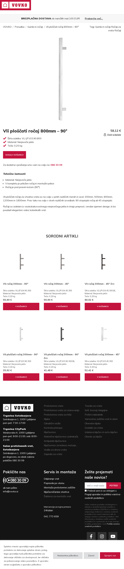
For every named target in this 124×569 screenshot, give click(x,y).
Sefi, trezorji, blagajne (96, 410)
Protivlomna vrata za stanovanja (61, 410)
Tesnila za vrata (93, 405)
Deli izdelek (114, 134)
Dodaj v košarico (14, 155)
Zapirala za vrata (53, 454)
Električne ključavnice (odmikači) (61, 436)
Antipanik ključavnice (55, 440)
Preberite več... (94, 18)
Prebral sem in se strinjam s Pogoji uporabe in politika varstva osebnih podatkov (102, 494)
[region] (62, 554)
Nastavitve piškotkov (67, 555)
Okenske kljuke (93, 423)
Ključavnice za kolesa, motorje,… (61, 445)
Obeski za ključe (93, 436)
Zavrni (91, 555)
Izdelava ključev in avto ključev (101, 432)
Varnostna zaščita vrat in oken (101, 418)
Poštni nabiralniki (94, 414)
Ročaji (117, 30)
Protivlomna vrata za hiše (58, 414)
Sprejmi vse (110, 555)
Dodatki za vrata (94, 427)
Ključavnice (50, 432)
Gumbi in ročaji (35, 26)
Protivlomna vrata (53, 405)
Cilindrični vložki (52, 423)
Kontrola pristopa (53, 427)
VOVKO (7, 26)
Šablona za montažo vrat (57, 496)
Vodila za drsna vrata (55, 449)
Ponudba (19, 26)
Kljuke (47, 418)
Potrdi (113, 485)
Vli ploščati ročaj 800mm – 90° (62, 26)
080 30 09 (56, 164)
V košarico (21, 306)
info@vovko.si (10, 491)
